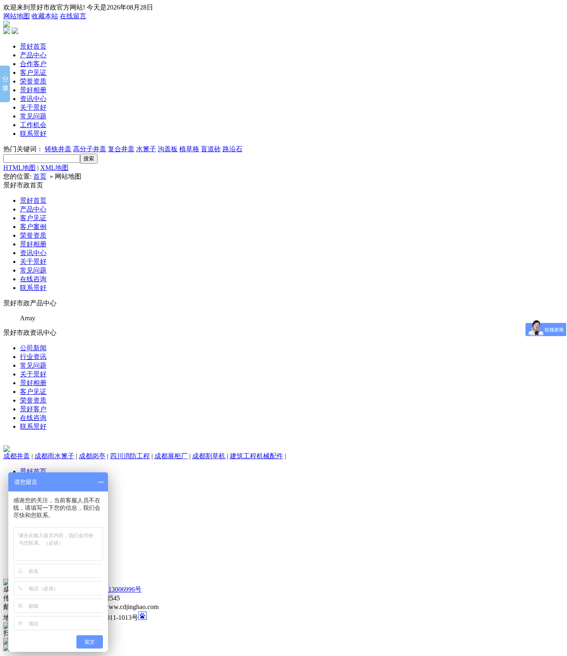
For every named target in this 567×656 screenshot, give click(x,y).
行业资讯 (33, 356)
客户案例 (33, 226)
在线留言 (73, 16)
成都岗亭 (92, 455)
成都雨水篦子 (54, 455)
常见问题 (33, 116)
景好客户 (33, 409)
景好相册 (33, 89)
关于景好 (33, 107)
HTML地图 (19, 167)
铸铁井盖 (58, 148)
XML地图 (54, 167)
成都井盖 (16, 455)
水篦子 (146, 148)
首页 (39, 176)
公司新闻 (33, 347)
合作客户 (33, 63)
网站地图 (16, 16)
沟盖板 (168, 148)
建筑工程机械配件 (256, 455)
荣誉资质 (33, 81)
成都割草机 (208, 455)
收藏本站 (45, 16)
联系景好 (33, 133)
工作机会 (33, 124)
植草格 (189, 148)
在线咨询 (33, 279)
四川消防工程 (130, 455)
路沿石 (232, 148)
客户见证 (33, 72)
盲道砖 (211, 148)
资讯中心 (33, 98)
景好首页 (33, 46)
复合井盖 (121, 148)
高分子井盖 (89, 148)
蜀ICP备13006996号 (113, 589)
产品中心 (33, 55)
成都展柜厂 (171, 455)
